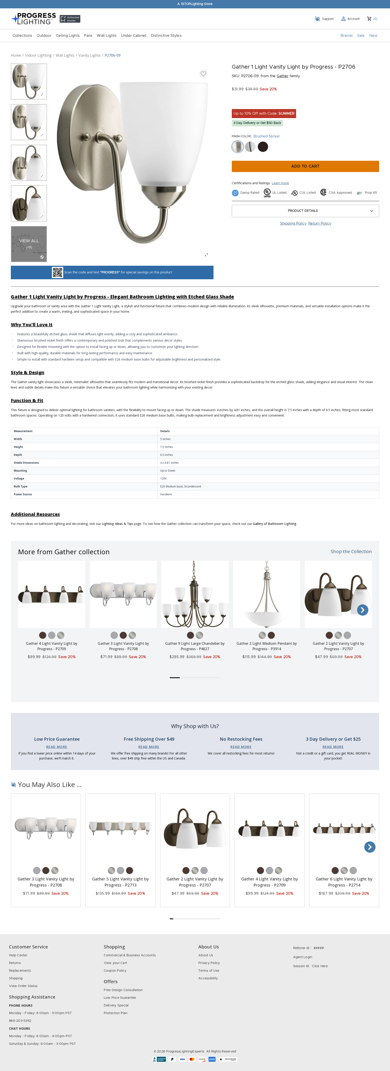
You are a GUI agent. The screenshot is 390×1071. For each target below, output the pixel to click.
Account (354, 18)
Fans (88, 35)
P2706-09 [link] (113, 55)
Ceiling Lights (68, 35)
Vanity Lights (90, 55)
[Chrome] (51, 635)
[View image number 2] (29, 122)
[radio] (238, 147)
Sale (361, 35)
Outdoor (44, 35)
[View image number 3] (29, 163)
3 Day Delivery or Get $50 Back (257, 123)
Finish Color (241, 136)
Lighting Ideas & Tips (117, 524)
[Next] (362, 610)
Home (16, 55)
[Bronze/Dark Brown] (42, 635)
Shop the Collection (351, 551)
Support (328, 18)
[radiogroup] (305, 147)
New (373, 35)
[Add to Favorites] (203, 73)
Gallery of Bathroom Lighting (274, 524)
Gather (282, 76)
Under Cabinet (133, 35)
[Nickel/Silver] (60, 635)
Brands (347, 35)
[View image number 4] (29, 203)
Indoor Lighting (38, 55)
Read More (56, 747)
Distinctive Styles (166, 35)
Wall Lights (106, 35)
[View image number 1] (29, 81)
